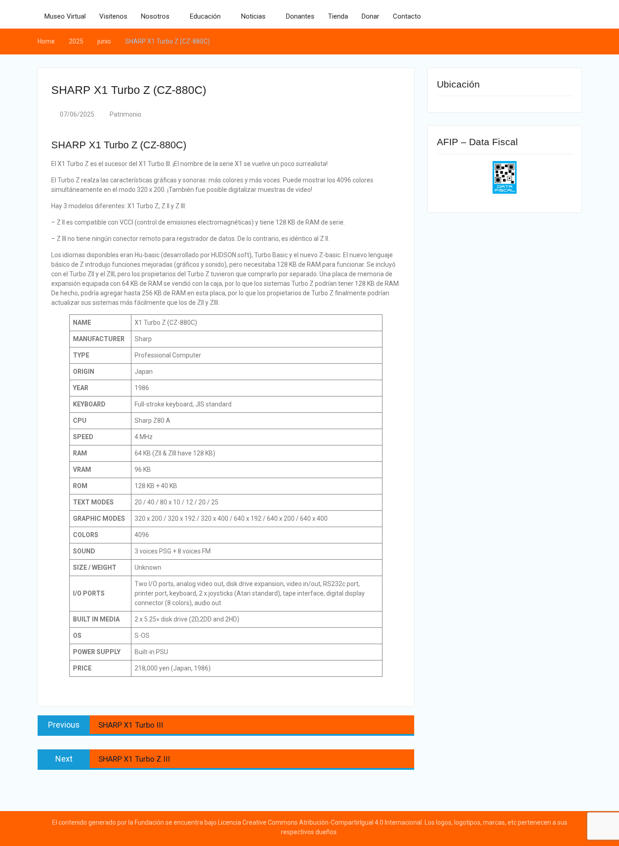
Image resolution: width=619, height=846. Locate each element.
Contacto (407, 16)
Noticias (253, 16)
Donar (370, 16)
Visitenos (113, 16)
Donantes (300, 16)
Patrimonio (125, 114)
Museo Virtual (65, 16)
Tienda (338, 16)
